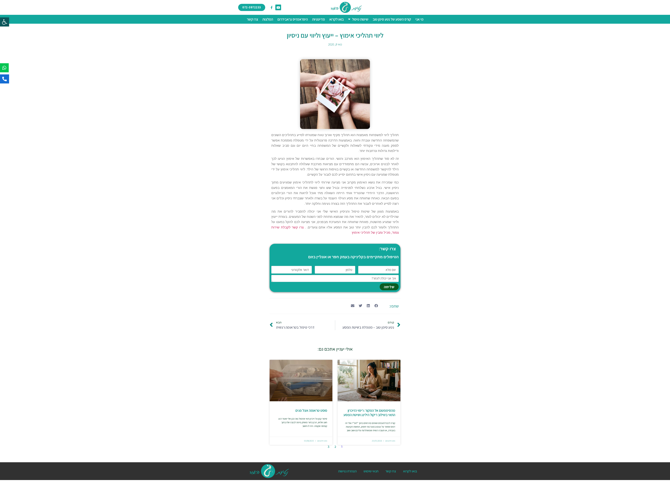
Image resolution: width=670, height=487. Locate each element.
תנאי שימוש (371, 471)
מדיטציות (318, 19)
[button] (4, 21)
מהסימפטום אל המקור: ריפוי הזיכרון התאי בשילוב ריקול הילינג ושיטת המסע (369, 412)
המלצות (267, 19)
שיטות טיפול (360, 19)
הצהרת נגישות (347, 471)
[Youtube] (278, 7)
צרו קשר (252, 19)
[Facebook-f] (271, 7)
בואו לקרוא (336, 19)
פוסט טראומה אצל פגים (311, 410)
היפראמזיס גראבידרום (292, 19)
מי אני (419, 19)
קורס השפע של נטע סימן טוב (392, 19)
